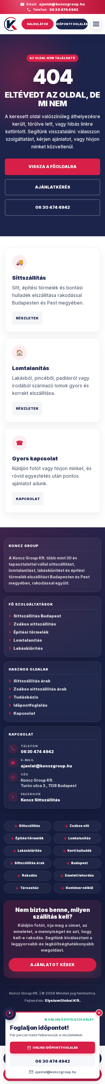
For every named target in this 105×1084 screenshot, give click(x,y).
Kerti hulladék (79, 851)
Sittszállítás (29, 826)
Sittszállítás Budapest (37, 616)
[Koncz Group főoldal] (10, 24)
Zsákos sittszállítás (34, 624)
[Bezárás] (99, 1012)
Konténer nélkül (79, 888)
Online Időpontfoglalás (55, 1047)
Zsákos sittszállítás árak (39, 689)
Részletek (27, 318)
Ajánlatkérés (52, 187)
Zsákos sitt (79, 826)
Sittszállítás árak (31, 681)
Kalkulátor (37, 24)
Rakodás (29, 875)
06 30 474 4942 (63, 10)
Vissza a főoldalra (52, 166)
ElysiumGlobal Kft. (63, 1000)
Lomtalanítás (27, 640)
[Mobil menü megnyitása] (96, 24)
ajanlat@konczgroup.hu (62, 4)
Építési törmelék (30, 632)
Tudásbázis (25, 697)
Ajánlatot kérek (52, 964)
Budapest (79, 863)
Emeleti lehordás (79, 875)
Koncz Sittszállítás (40, 800)
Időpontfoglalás (72, 24)
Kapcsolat (28, 499)
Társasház (29, 888)
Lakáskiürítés (28, 648)
